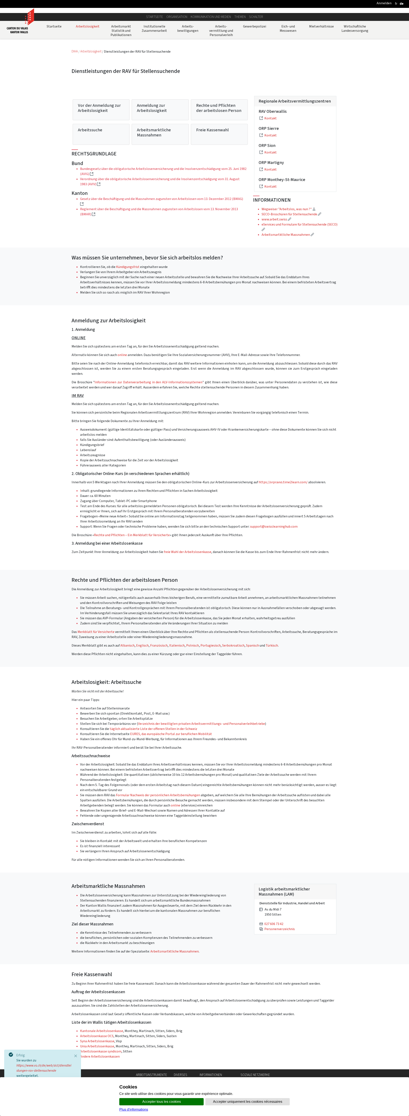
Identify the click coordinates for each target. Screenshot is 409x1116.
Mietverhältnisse (321, 26)
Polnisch (192, 645)
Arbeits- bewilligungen (187, 28)
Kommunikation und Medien (211, 16)
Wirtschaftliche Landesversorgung (354, 28)
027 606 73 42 (273, 924)
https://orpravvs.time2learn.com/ (283, 482)
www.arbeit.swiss (276, 219)
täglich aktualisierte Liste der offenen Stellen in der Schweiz (153, 729)
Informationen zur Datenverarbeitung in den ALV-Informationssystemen (148, 382)
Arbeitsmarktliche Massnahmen (154, 132)
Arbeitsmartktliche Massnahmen (174, 951)
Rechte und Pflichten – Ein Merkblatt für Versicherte (132, 535)
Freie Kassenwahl (212, 130)
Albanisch (127, 645)
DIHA (75, 51)
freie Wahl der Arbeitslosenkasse (187, 552)
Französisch (159, 645)
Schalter (256, 16)
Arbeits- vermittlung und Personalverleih (221, 30)
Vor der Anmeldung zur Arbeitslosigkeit (99, 108)
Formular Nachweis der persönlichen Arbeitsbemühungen (158, 795)
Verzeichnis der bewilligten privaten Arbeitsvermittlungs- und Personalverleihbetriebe (201, 723)
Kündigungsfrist (128, 267)
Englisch (142, 645)
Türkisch (272, 645)
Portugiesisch (210, 645)
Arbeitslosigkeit (87, 26)
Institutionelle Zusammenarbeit (154, 28)
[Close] (75, 1055)
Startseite (154, 16)
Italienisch (177, 645)
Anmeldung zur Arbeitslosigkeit (152, 108)
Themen (240, 16)
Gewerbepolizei (254, 26)
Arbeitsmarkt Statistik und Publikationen (121, 30)
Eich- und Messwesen (288, 28)
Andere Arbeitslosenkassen (100, 1056)
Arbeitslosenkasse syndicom (100, 1051)
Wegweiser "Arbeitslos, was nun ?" (289, 209)
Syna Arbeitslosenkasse (97, 1041)
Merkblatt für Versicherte (96, 632)
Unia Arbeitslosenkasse (97, 1046)
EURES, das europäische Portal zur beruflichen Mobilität (171, 734)
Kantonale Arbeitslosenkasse (101, 1031)
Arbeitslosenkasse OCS (97, 1036)
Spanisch (253, 645)
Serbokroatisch (233, 645)
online (123, 355)
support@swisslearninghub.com (274, 526)
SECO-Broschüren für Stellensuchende (291, 214)
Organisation (176, 16)
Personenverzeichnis (279, 929)
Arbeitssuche (90, 130)
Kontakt (270, 118)
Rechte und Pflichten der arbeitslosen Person (218, 108)
